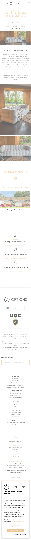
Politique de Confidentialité (17, 521)
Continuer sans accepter (20, 534)
